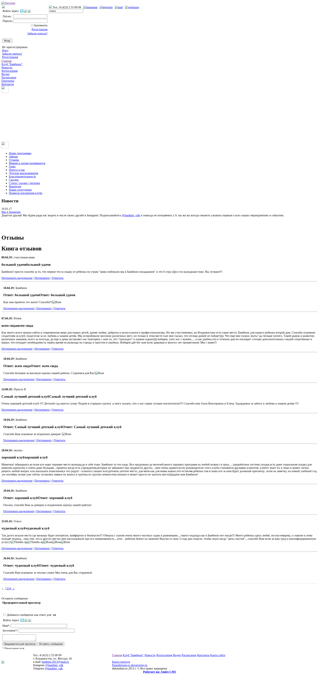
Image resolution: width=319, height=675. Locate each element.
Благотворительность (22, 176)
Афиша (13, 156)
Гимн (12, 166)
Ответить (58, 278)
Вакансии (15, 186)
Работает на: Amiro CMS (159, 671)
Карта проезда (121, 661)
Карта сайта (217, 655)
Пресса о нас (17, 169)
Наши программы (20, 153)
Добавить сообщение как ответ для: (32, 614)
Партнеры (7, 80)
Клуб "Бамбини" (12, 64)
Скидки (14, 179)
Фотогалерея (9, 70)
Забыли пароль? (37, 33)
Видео (5, 74)
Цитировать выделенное (16, 278)
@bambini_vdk (131, 215)
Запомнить (40, 25)
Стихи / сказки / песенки (24, 183)
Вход (5, 50)
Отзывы (14, 159)
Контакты (7, 84)
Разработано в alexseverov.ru (129, 665)
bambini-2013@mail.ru (55, 661)
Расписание (8, 77)
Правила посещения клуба (25, 193)
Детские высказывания (23, 173)
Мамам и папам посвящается (27, 163)
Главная (6, 60)
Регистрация (39, 29)
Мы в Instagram (11, 212)
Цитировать (42, 278)
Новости (6, 67)
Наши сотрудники (20, 189)
